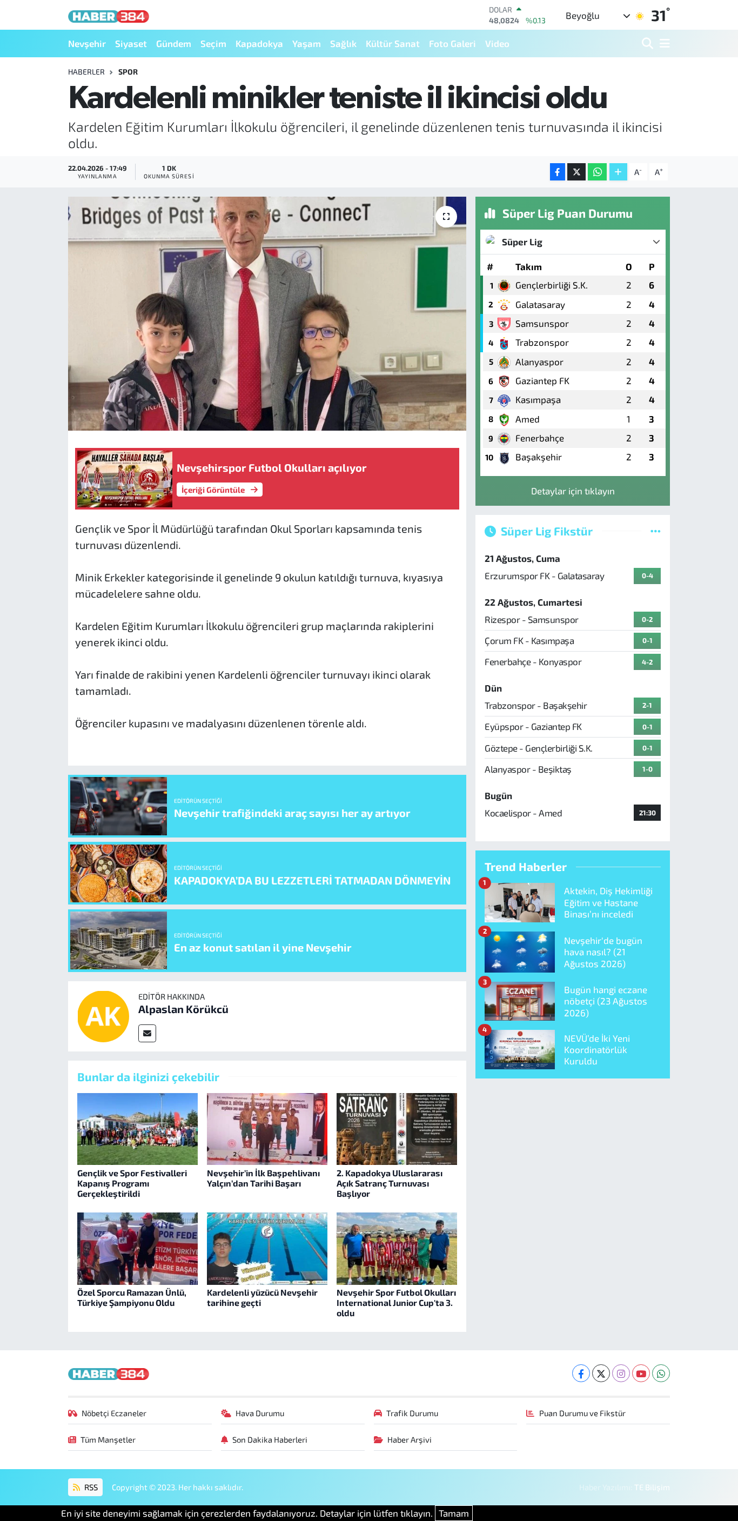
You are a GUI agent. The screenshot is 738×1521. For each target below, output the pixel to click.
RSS (90, 1487)
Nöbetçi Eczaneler (114, 1413)
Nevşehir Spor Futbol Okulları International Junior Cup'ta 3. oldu (396, 1302)
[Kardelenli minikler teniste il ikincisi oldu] (267, 313)
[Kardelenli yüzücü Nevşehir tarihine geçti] (267, 1247)
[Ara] (648, 43)
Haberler (86, 71)
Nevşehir (87, 43)
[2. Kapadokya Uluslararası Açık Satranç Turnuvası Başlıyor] (397, 1127)
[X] (601, 1373)
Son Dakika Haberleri (269, 1439)
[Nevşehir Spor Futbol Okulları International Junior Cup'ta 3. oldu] (397, 1247)
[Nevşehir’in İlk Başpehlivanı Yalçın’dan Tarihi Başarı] (267, 1127)
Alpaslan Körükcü (183, 1008)
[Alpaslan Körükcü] (103, 1014)
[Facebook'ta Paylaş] (557, 172)
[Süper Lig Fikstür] (655, 530)
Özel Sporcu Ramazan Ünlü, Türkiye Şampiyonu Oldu (131, 1297)
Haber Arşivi (409, 1439)
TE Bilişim (652, 1487)
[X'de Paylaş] (576, 172)
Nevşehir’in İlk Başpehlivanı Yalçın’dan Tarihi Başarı (263, 1178)
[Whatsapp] (661, 1373)
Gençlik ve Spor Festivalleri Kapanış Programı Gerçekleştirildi (132, 1183)
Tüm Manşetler (108, 1439)
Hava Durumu (260, 1413)
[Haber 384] (108, 14)
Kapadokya (259, 43)
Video (497, 43)
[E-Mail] (147, 1033)
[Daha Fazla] (618, 172)
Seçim (213, 43)
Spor (128, 71)
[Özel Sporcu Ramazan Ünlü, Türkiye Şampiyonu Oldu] (137, 1247)
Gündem (173, 43)
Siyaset (131, 43)
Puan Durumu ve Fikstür (582, 1413)
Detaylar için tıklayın (573, 490)
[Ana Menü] (662, 43)
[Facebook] (581, 1373)
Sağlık (343, 43)
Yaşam (306, 43)
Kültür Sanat (393, 43)
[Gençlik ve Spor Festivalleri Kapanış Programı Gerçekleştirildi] (137, 1127)
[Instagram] (621, 1373)
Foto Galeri (452, 43)
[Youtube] (641, 1373)
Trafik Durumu (412, 1413)
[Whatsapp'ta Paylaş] (597, 172)
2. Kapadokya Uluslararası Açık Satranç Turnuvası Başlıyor (389, 1183)
